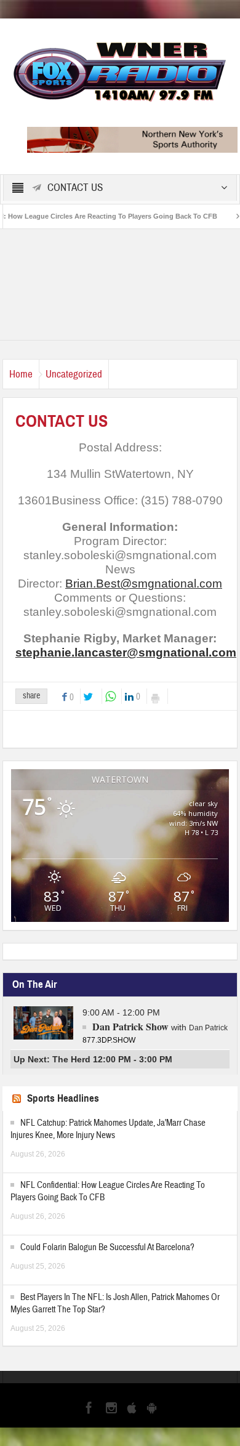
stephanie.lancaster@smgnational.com (125, 652)
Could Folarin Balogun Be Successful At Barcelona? (107, 1247)
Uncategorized (74, 374)
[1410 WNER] (120, 70)
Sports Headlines (63, 1098)
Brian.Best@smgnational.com (143, 583)
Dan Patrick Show (130, 1026)
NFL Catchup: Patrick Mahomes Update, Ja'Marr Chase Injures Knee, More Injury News (108, 1129)
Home (21, 374)
